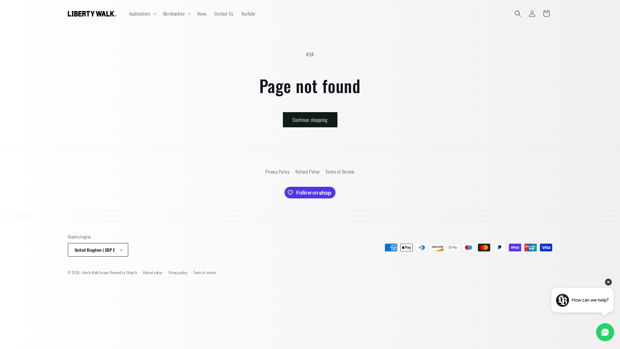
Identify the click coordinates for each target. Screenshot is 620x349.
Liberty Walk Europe (95, 272)
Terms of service (204, 272)
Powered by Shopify (123, 272)
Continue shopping (310, 119)
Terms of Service (340, 171)
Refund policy (152, 272)
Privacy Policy (277, 171)
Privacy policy (178, 272)
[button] (142, 13)
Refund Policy (307, 171)
